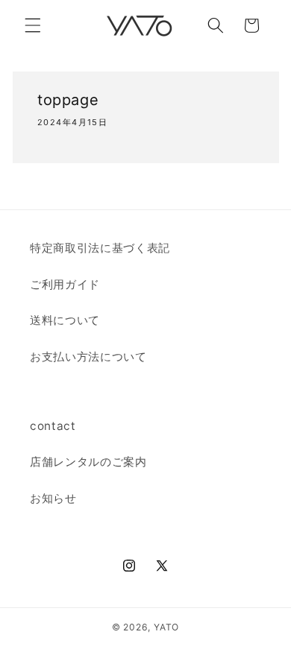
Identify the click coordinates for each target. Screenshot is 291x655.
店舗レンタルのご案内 (88, 462)
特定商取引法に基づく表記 (100, 248)
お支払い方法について (88, 356)
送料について (65, 320)
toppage (67, 100)
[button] (33, 25)
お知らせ (53, 498)
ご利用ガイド (65, 284)
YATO (166, 627)
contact (53, 426)
